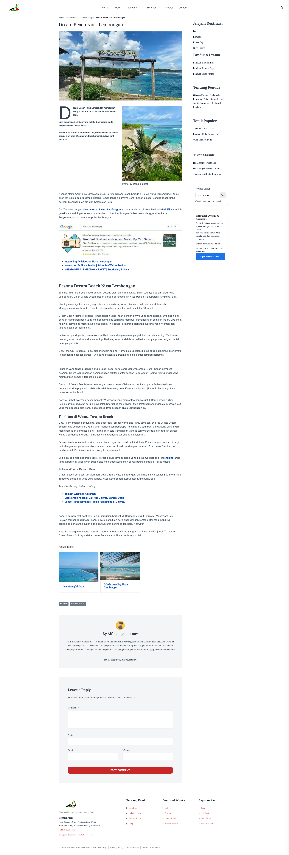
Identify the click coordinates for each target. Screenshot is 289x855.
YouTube (81, 835)
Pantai (63, 604)
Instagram (63, 835)
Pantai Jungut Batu (73, 586)
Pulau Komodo (171, 823)
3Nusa (170, 209)
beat (204, 201)
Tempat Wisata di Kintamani (80, 493)
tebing (170, 457)
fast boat (211, 201)
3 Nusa (168, 813)
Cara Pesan (133, 808)
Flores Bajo (198, 42)
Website (126, 750)
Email (70, 750)
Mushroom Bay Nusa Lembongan (116, 586)
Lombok (197, 36)
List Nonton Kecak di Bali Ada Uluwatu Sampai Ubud (94, 497)
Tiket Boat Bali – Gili (203, 128)
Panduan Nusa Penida (203, 74)
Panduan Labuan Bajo (203, 68)
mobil (218, 201)
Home (105, 7)
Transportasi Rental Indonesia (207, 174)
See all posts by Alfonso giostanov (120, 659)
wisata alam (77, 604)
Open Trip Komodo (202, 139)
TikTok (90, 835)
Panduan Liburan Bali (203, 62)
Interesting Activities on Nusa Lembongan (88, 261)
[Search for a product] (282, 7)
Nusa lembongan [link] (86, 18)
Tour (203, 808)
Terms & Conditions (151, 847)
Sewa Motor (206, 818)
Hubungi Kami (135, 813)
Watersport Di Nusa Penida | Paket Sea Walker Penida (95, 265)
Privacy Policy (116, 847)
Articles (169, 7)
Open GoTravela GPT (210, 256)
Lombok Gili (170, 818)
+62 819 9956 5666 (67, 830)
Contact (183, 7)
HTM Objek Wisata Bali (204, 163)
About (117, 7)
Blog (131, 823)
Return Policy (133, 847)
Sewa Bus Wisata (208, 823)
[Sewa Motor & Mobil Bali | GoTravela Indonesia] (14, 7)
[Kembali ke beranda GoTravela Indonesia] (90, 804)
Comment (73, 707)
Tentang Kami (135, 818)
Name (70, 735)
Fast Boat (205, 813)
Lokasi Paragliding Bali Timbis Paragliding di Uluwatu (95, 501)
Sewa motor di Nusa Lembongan (102, 209)
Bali (195, 31)
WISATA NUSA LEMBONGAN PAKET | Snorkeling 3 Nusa (97, 269)
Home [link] (61, 18)
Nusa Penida (199, 48)
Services (151, 7)
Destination (132, 7)
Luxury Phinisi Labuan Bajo (206, 134)
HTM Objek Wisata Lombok (207, 168)
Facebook (72, 835)
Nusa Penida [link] (71, 18)
